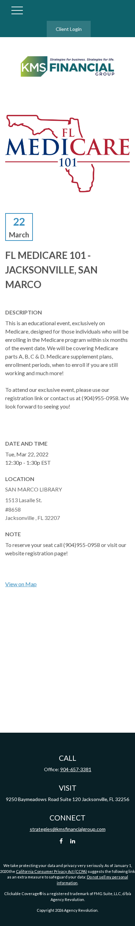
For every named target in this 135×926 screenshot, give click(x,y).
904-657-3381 (75, 769)
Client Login (69, 29)
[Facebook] (61, 840)
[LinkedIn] (73, 840)
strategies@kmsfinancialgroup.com (68, 829)
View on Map (21, 584)
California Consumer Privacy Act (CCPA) (51, 871)
